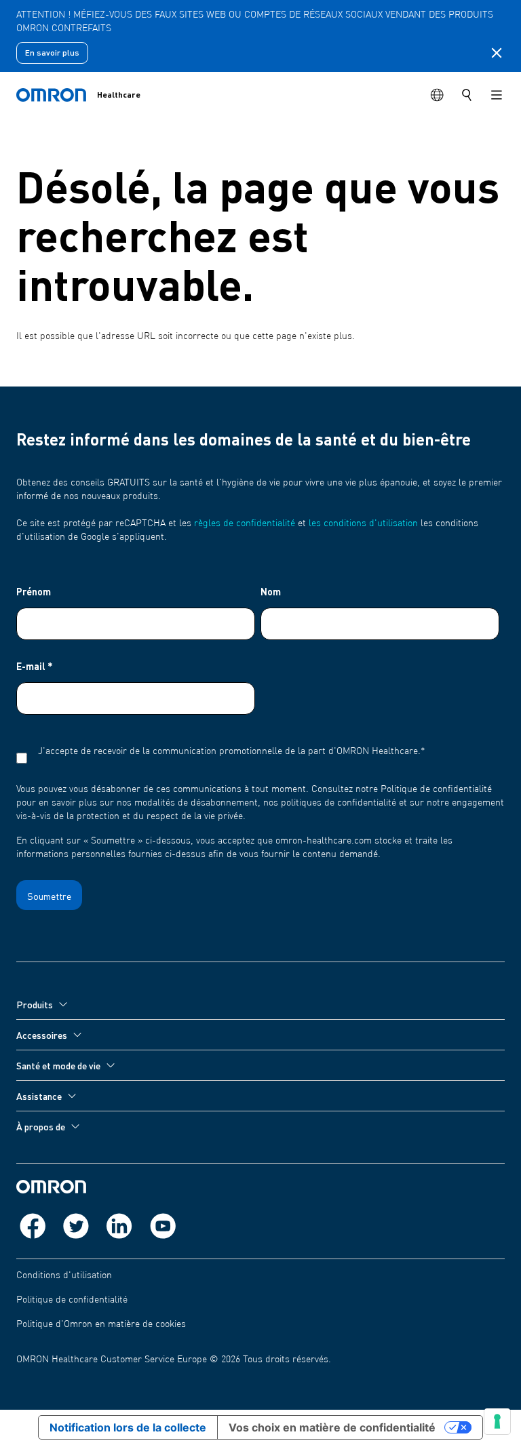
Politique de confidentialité (72, 1300)
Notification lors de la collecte (128, 1427)
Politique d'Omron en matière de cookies (101, 1324)
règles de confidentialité (244, 523)
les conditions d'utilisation (363, 523)
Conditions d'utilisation (64, 1275)
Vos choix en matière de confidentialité (332, 1427)
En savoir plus (52, 52)
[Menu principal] (496, 95)
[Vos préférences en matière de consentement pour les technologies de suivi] (497, 1421)
